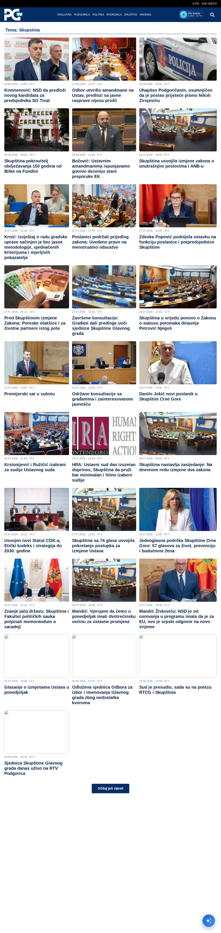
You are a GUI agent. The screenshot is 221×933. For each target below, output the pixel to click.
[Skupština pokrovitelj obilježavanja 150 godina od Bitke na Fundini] (36, 129)
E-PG (196, 3)
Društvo (130, 14)
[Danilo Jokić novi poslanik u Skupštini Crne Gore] (178, 362)
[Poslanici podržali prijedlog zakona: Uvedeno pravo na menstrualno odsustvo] (104, 205)
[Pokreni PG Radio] (183, 14)
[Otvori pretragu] (212, 14)
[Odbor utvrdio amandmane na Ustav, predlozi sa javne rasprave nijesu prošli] (104, 59)
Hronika (146, 14)
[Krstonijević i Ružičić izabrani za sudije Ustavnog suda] (36, 433)
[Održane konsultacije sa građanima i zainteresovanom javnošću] (104, 362)
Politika (98, 14)
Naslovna (64, 14)
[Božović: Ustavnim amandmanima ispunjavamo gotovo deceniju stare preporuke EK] (104, 129)
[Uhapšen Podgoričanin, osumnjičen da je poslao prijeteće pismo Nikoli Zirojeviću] (178, 59)
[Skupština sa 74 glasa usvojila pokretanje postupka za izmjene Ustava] (104, 509)
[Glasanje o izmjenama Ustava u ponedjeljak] (36, 656)
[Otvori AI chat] (208, 920)
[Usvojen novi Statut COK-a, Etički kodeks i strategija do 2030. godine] (36, 509)
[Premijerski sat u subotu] (36, 362)
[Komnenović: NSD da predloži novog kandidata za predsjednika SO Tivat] (36, 59)
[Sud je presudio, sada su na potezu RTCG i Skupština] (178, 656)
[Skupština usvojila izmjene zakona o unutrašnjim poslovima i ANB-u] (178, 129)
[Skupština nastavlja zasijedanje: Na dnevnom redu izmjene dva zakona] (178, 433)
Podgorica (82, 14)
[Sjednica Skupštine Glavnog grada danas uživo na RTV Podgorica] (36, 732)
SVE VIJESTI (209, 3)
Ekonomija (114, 14)
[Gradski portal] (17, 14)
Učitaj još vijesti (110, 788)
